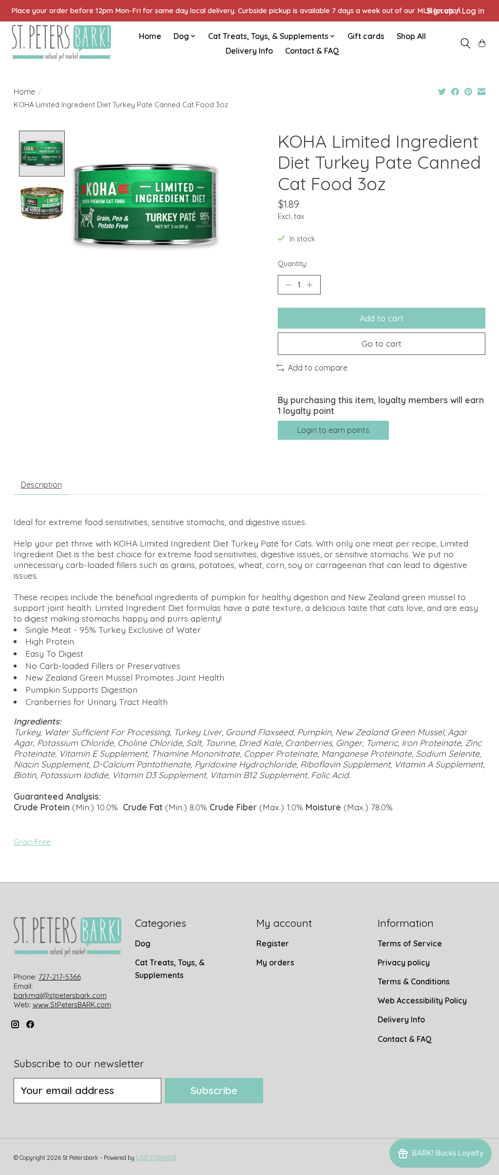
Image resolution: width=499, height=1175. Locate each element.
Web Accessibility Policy (422, 1000)
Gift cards (365, 36)
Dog (143, 943)
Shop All (411, 36)
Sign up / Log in (455, 11)
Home (150, 36)
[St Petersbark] (61, 43)
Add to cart (381, 318)
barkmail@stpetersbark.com (60, 995)
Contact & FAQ (312, 51)
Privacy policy (404, 962)
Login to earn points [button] (333, 430)
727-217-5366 (59, 977)
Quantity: (292, 263)
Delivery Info (249, 51)
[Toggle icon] (465, 43)
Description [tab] (41, 485)
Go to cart (382, 343)
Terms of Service (410, 943)
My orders (275, 962)
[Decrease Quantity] (288, 285)
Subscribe (214, 1090)
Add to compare (317, 367)
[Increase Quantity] (309, 285)
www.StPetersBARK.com (72, 1004)
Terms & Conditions (414, 981)
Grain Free (32, 842)
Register (272, 943)
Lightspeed (156, 1157)
